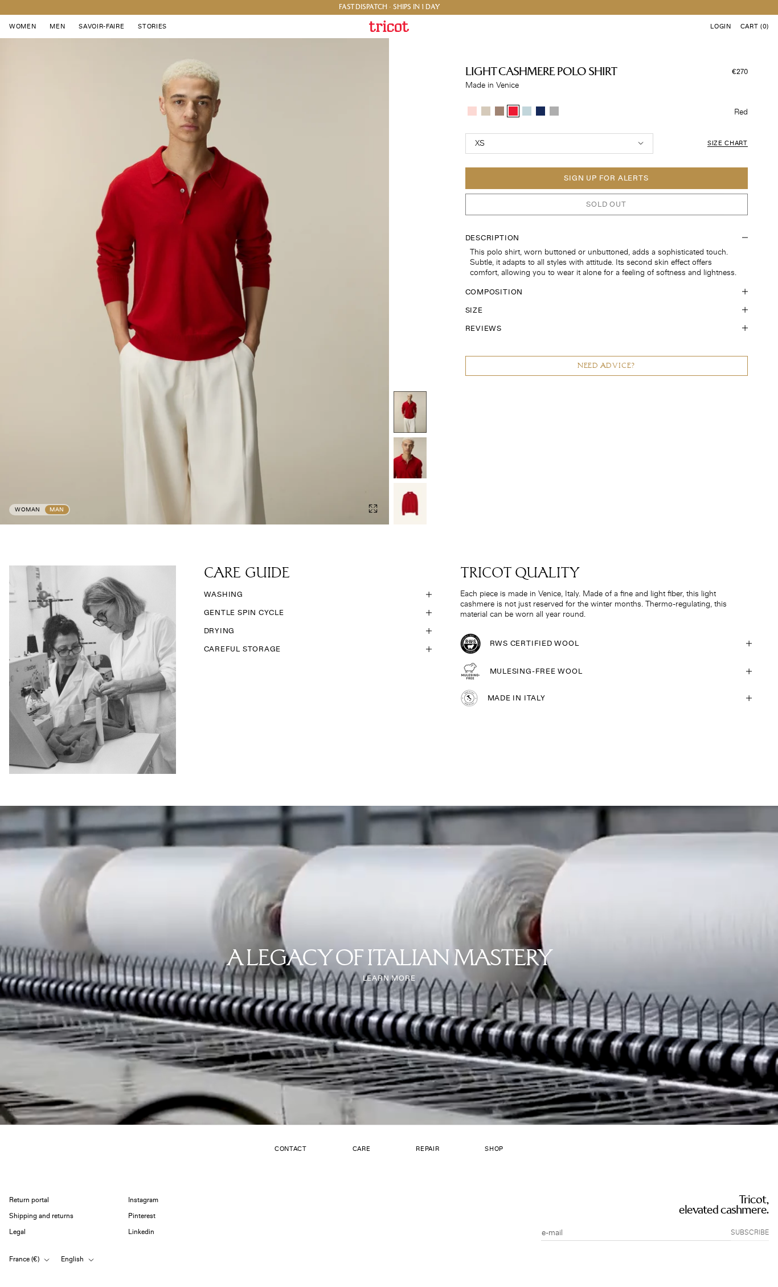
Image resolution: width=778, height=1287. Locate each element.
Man (57, 509)
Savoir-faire (101, 26)
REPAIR (427, 1149)
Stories (152, 26)
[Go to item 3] (410, 503)
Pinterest (141, 1216)
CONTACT (291, 1149)
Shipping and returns (41, 1216)
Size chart (727, 143)
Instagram (143, 1200)
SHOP (494, 1149)
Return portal (29, 1200)
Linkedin (141, 1232)
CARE (362, 1149)
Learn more (389, 978)
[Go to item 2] (410, 458)
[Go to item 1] (410, 412)
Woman (27, 509)
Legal (17, 1232)
